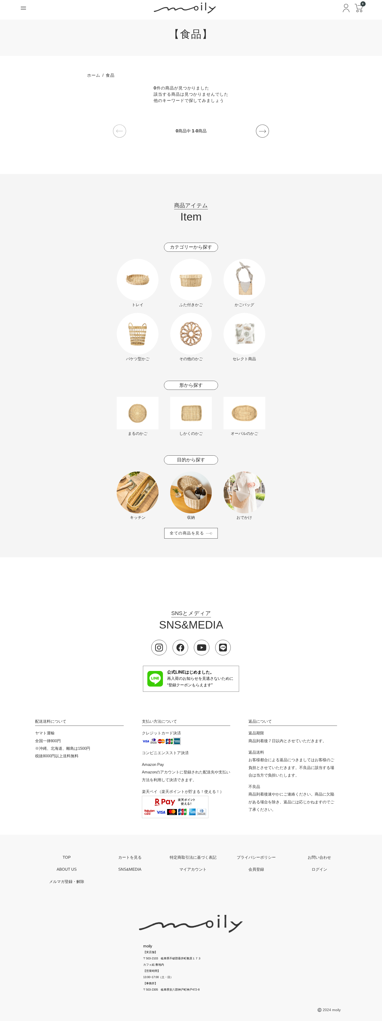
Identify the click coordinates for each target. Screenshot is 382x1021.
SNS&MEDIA (129, 869)
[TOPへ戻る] (191, 924)
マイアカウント (193, 869)
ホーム (93, 75)
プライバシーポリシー (256, 858)
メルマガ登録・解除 (66, 882)
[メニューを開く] (23, 8)
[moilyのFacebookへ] (180, 647)
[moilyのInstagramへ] (159, 647)
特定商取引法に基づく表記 (193, 858)
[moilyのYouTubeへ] (201, 647)
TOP (67, 858)
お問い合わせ (319, 858)
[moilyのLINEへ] (223, 647)
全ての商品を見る (187, 533)
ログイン (319, 869)
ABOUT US (67, 869)
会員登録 (256, 869)
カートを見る (130, 858)
